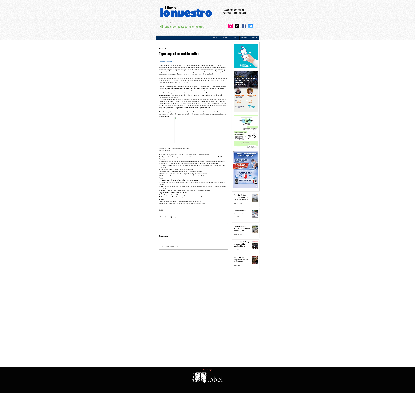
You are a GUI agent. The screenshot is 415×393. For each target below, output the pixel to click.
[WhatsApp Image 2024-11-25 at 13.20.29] (250, 26)
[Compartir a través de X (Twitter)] (165, 217)
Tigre (161, 210)
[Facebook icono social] (244, 26)
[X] (237, 26)
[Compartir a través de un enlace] (176, 217)
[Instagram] (230, 26)
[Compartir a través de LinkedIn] (171, 217)
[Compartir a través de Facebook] (160, 217)
